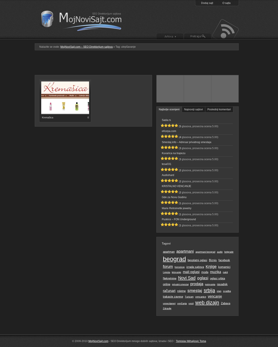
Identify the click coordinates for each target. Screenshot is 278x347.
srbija (209, 290)
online (166, 284)
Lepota (166, 272)
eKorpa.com (169, 131)
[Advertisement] (139, 64)
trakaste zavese (173, 296)
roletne (181, 291)
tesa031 (166, 164)
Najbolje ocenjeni (169, 109)
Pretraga (197, 36)
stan (219, 291)
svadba (227, 291)
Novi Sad (186, 277)
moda (204, 272)
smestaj (194, 290)
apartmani (185, 251)
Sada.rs (166, 120)
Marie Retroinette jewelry (176, 208)
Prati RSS (225, 29)
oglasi (202, 278)
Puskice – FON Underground (179, 219)
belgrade (228, 252)
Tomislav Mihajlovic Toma (191, 341)
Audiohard (168, 175)
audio (220, 252)
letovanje (176, 272)
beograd (174, 258)
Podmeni (170, 36)
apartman (169, 251)
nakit (225, 272)
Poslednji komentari (219, 109)
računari (169, 291)
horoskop (180, 267)
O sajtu (226, 3)
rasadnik (222, 284)
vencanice (200, 296)
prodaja (196, 284)
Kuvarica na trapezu (173, 153)
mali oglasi (191, 272)
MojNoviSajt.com (98, 341)
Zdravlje (167, 308)
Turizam (189, 296)
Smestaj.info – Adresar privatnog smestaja (186, 142)
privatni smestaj (180, 284)
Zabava (225, 303)
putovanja (210, 284)
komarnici (224, 267)
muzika (215, 272)
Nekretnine (169, 278)
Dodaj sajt (207, 3)
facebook (224, 260)
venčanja (182, 303)
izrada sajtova (195, 267)
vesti (191, 303)
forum (168, 266)
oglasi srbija (217, 278)
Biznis (213, 260)
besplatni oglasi (197, 260)
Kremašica (47, 117)
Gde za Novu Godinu (174, 197)
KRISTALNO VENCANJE (176, 186)
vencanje (215, 296)
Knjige (211, 266)
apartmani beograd (205, 252)
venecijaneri (169, 303)
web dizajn (207, 302)
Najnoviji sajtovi (193, 109)
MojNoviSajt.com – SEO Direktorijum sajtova (84, 19)
